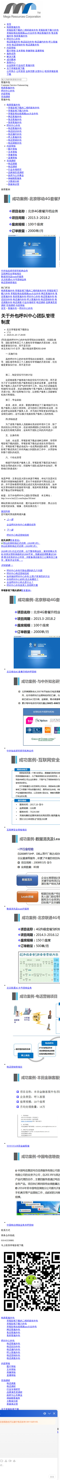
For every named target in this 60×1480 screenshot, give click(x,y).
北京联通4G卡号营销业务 (13, 279)
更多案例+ (26, 590)
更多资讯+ (15, 540)
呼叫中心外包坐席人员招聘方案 (22, 585)
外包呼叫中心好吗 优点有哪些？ (23, 579)
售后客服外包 (14, 119)
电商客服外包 (13, 27)
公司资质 (20, 71)
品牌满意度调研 (16, 172)
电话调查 (12, 163)
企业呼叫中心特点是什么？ (20, 582)
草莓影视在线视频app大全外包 (22, 33)
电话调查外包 (32, 45)
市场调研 (5, 96)
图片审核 (11, 50)
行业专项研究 (14, 169)
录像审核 (30, 50)
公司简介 (11, 71)
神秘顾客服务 (14, 178)
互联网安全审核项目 (11, 273)
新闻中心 (11, 62)
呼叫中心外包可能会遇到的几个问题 (24, 570)
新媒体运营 (13, 184)
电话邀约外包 (41, 42)
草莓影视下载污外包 (49, 30)
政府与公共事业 (16, 175)
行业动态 (20, 65)
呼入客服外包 (14, 137)
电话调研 (12, 166)
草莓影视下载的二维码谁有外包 (22, 30)
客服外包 (12, 308)
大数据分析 (13, 181)
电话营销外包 (18, 45)
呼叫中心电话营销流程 (18, 573)
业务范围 (30, 71)
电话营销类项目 (9, 282)
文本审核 (20, 50)
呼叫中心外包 (13, 39)
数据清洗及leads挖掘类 (12, 276)
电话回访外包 (27, 42)
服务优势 (11, 53)
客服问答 (30, 65)
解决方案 (11, 56)
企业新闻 (11, 65)
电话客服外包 (13, 42)
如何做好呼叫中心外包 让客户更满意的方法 (28, 576)
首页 (9, 24)
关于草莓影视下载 (16, 68)
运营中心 (39, 71)
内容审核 (11, 48)
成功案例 (11, 59)
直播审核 (39, 50)
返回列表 (5, 511)
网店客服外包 (44, 33)
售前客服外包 (20, 36)
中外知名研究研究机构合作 (14, 271)
